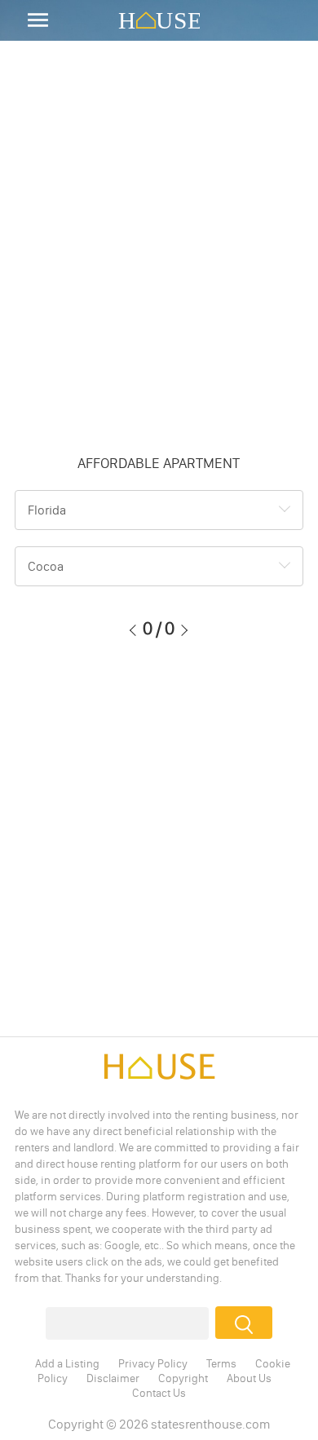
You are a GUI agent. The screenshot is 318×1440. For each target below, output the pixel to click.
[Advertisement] (159, 249)
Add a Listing (67, 1363)
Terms (221, 1363)
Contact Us (159, 1392)
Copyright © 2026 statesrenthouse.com (159, 1424)
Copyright (183, 1378)
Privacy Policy (153, 1363)
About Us (249, 1378)
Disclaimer (112, 1378)
